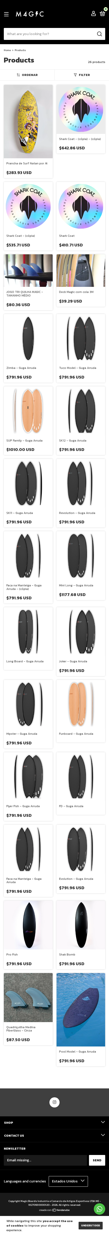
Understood (90, 1225)
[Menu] (7, 14)
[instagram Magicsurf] (54, 1102)
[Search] (99, 34)
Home (7, 50)
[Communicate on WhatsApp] (99, 1209)
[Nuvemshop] (54, 1210)
